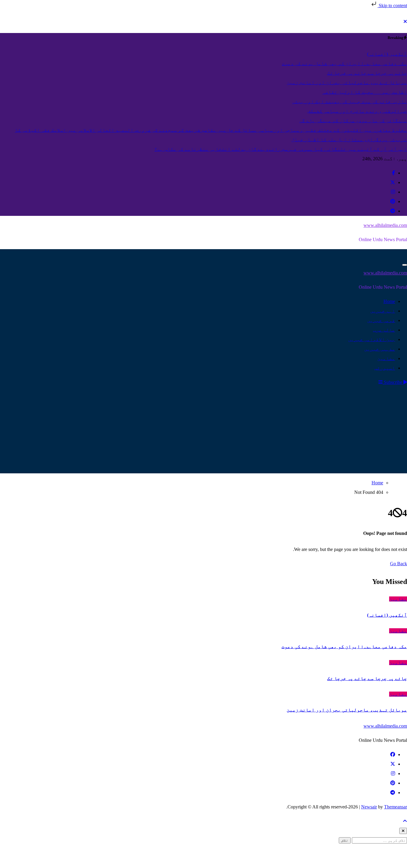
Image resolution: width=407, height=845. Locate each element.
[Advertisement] (203, 431)
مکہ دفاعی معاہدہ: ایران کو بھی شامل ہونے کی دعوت (344, 646)
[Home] (404, 253)
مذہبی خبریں (379, 348)
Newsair (369, 806)
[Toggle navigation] (404, 265)
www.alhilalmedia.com (385, 225)
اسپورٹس (384, 367)
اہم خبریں (382, 310)
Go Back (398, 563)
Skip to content (392, 5)
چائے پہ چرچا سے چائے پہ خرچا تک (367, 678)
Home (389, 301)
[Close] (405, 21)
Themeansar (395, 806)
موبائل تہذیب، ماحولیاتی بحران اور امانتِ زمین (347, 709)
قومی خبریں (381, 320)
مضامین (386, 358)
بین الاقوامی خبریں (371, 339)
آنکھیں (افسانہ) (387, 615)
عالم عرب (384, 329)
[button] (380, 382)
